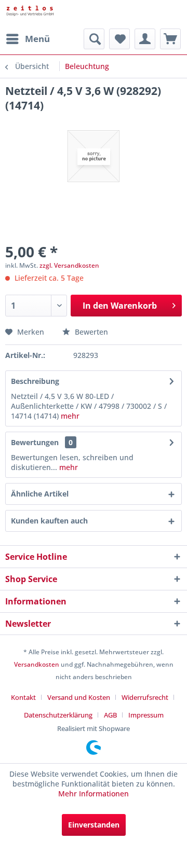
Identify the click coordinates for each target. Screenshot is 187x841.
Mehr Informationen (93, 793)
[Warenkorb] (170, 39)
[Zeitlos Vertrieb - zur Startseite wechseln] (49, 14)
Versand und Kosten (78, 697)
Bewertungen (35, 442)
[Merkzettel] (119, 39)
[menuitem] (27, 39)
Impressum (146, 715)
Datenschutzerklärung (58, 715)
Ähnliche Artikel (40, 494)
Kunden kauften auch (49, 521)
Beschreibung (35, 381)
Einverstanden (93, 825)
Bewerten (90, 332)
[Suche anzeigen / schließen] (94, 39)
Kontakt (23, 697)
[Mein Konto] (145, 39)
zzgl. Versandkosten (69, 265)
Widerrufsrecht (145, 697)
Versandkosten (36, 664)
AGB (110, 715)
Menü (37, 39)
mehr (69, 416)
